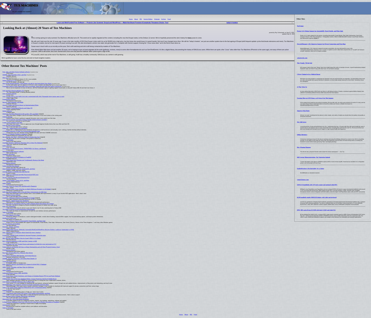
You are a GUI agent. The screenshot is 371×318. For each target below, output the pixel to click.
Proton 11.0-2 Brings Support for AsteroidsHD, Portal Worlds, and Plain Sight (320, 31)
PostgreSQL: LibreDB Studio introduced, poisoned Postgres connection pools (24, 235)
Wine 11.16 (6, 77)
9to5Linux (300, 26)
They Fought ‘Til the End (304, 63)
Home (131, 19)
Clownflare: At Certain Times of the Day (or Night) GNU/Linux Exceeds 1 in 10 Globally (27, 189)
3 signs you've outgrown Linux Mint (12, 122)
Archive (163, 19)
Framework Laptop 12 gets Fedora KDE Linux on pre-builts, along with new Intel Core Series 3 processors (32, 86)
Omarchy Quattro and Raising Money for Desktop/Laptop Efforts (20, 105)
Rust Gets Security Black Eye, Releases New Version (18, 253)
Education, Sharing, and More (11, 227)
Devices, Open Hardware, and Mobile (13, 102)
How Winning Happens (304, 147)
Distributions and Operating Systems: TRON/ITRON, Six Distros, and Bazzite (24, 148)
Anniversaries (6, 305)
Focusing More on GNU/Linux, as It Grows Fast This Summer (315, 98)
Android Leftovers (7, 117)
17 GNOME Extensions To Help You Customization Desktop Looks (21, 131)
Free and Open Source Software (11, 125)
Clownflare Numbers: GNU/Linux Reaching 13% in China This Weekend (22, 143)
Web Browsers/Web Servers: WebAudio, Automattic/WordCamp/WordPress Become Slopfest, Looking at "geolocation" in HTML (38, 229)
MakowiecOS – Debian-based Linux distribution (16, 200)
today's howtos (232, 22)
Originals (157, 19)
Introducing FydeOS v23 (9, 218)
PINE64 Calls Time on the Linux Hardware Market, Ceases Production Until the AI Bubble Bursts (30, 279)
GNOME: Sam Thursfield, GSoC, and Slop (14, 75)
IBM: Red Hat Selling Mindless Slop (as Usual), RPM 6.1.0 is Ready (22, 238)
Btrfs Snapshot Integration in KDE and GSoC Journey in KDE (20, 241)
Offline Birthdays (302, 134)
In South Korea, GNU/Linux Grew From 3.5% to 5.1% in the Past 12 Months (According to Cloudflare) (31, 302)
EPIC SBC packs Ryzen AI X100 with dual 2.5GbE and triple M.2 (316, 210)
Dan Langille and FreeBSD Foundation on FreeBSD (17, 157)
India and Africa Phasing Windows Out (13, 90)
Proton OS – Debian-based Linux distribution (15, 128)
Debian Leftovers (7, 111)
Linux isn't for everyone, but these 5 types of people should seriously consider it (25, 119)
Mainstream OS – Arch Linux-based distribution (16, 299)
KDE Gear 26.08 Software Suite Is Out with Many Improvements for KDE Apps (25, 192)
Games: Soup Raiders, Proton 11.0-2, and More (16, 180)
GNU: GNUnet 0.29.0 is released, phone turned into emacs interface (22, 232)
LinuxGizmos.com (303, 179)
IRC (141, 19)
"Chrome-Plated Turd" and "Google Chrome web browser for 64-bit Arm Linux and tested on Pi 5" (29, 244)
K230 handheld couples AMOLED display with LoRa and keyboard (317, 197)
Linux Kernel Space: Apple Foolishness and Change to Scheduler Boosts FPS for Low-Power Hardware (31, 276)
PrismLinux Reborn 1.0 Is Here (11, 215)
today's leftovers (7, 145)
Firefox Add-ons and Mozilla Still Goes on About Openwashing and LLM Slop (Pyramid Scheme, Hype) (31, 247)
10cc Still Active (301, 122)
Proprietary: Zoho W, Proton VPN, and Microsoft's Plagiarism (20, 186)
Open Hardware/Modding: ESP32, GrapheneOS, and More (19, 169)
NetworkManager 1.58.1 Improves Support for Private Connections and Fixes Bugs (321, 44)
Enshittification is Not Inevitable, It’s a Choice (310, 168)
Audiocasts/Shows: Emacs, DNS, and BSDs (15, 273)
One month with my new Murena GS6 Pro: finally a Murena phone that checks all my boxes (28, 203)
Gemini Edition (148, 19)
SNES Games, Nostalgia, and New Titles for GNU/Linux (18, 267)
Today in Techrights (8, 140)
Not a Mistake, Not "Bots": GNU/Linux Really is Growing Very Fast (21, 137)
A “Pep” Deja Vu (302, 87)
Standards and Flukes (9, 154)
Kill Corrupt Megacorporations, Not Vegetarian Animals (313, 157)
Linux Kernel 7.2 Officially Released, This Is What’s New (18, 281)
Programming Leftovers (9, 99)
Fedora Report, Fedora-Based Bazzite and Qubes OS (17, 108)
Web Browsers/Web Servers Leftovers (13, 151)
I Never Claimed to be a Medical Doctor (308, 74)
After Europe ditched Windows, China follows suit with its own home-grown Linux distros (27, 83)
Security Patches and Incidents (11, 224)
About (136, 19)
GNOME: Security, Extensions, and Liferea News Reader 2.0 (20, 258)
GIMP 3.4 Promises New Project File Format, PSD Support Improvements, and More (26, 293)
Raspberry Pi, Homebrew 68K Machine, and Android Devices (19, 255)
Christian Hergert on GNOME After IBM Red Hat (16, 172)
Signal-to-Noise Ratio (303, 111)
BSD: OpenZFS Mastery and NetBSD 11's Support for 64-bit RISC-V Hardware (24, 264)
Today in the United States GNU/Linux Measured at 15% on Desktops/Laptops (24, 287)
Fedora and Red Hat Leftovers (11, 166)
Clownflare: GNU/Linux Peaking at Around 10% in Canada (19, 198)
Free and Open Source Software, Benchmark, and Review (19, 296)
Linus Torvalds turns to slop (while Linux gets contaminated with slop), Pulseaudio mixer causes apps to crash (33, 96)
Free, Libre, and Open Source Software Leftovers (16, 72)
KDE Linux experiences (9, 206)
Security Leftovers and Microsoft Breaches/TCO (16, 177)
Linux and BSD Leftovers (10, 93)
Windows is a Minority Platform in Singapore (15, 134)
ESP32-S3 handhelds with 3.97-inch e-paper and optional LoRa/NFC (317, 185)
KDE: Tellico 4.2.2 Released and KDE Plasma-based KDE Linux (20, 174)
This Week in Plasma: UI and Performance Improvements (19, 209)
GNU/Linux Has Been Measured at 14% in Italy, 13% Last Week (20, 114)
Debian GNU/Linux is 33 (9, 80)
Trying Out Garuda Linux (9, 261)
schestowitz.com (302, 58)
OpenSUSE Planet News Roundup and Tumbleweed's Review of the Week (23, 160)
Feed (169, 19)
